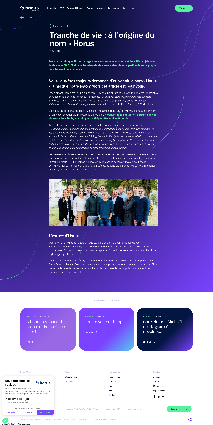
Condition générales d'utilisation (103, 419)
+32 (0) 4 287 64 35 (113, 409)
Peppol (90, 8)
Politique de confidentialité (75, 419)
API (154, 381)
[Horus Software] (32, 8)
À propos (101, 8)
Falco (125, 8)
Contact (112, 395)
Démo (181, 8)
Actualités (29, 17)
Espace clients (159, 390)
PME (62, 8)
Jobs (111, 390)
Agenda (156, 377)
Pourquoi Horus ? (75, 8)
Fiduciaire (51, 8)
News (111, 386)
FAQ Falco (69, 381)
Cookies (57, 419)
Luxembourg (114, 8)
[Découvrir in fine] (190, 419)
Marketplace (158, 386)
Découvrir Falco (71, 377)
